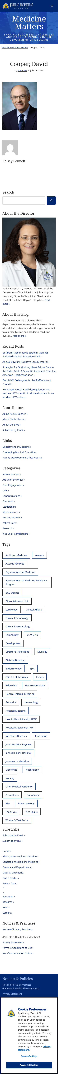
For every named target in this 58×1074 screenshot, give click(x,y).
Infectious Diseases (16, 736)
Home (5, 850)
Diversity (42, 651)
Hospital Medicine (15, 710)
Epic (32, 668)
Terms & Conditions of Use (17, 947)
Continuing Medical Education (19, 452)
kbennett (22, 70)
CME (4, 490)
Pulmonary (33, 795)
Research (7, 528)
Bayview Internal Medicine (20, 572)
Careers (6, 912)
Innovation (41, 736)
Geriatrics (10, 702)
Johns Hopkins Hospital (18, 752)
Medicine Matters (29, 22)
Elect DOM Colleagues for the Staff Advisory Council (26, 382)
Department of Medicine (15, 446)
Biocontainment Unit (17, 601)
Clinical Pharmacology (17, 626)
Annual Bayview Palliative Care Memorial (25, 361)
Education (7, 501)
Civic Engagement (12, 485)
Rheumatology (26, 803)
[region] (29, 1035)
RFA (7, 803)
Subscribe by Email (12, 430)
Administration (10, 474)
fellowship (11, 685)
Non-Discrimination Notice (17, 953)
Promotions (12, 795)
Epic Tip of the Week (16, 677)
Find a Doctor (9, 878)
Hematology (31, 702)
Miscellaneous (10, 512)
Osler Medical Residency (19, 786)
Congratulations (11, 495)
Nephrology (32, 769)
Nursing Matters (11, 517)
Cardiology (11, 609)
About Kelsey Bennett (14, 413)
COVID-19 (32, 634)
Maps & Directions (12, 872)
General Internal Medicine (19, 693)
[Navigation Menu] (52, 5)
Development (12, 643)
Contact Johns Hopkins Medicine (20, 861)
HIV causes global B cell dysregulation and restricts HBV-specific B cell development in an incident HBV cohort (28, 393)
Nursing (9, 778)
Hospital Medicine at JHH (19, 727)
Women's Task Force (16, 820)
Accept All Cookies (29, 1065)
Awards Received (14, 563)
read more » (19, 335)
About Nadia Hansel (13, 419)
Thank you (11, 811)
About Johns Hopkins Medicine (19, 856)
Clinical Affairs (34, 609)
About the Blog (10, 424)
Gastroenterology (35, 685)
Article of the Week (12, 479)
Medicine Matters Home (15, 47)
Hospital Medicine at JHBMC (21, 719)
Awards (39, 555)
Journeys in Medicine (17, 761)
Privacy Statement (12, 942)
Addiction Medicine (16, 555)
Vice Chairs (31, 811)
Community (12, 634)
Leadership (8, 506)
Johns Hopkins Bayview (18, 744)
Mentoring (11, 769)
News (5, 907)
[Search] (51, 200)
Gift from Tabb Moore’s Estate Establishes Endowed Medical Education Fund (25, 354)
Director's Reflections (17, 651)
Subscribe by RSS (11, 840)
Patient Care (9, 522)
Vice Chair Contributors (15, 533)
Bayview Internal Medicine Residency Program (26, 582)
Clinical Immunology (17, 618)
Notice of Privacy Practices (17, 929)
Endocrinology (13, 668)
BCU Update (12, 592)
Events (40, 677)
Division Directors (15, 660)
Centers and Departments (16, 867)
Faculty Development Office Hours (21, 457)
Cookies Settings (29, 1056)
